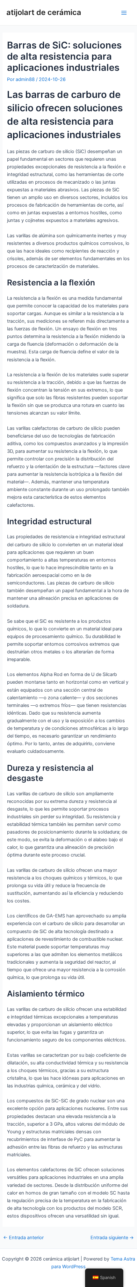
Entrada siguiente (112, 1237)
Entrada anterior (23, 1237)
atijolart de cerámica (43, 12)
